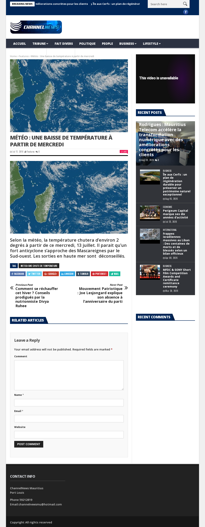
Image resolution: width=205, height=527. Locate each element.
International (170, 230)
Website (19, 427)
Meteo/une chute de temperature (39, 265)
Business (126, 44)
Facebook (19, 273)
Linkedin (68, 273)
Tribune (39, 44)
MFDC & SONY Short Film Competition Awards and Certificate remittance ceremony (177, 278)
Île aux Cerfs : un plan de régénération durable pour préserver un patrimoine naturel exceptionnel (176, 185)
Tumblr (84, 273)
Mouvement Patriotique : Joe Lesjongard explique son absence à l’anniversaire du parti (100, 293)
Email (18, 411)
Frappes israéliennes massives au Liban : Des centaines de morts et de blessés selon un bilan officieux (176, 244)
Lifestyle (150, 44)
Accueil (19, 44)
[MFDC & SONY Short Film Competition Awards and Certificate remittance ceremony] (150, 272)
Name (19, 395)
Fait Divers (64, 44)
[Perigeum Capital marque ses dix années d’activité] (150, 213)
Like (125, 151)
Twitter (35, 273)
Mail (116, 273)
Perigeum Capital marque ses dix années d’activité (175, 214)
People (107, 44)
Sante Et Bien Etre (28, 53)
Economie (167, 207)
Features (31, 151)
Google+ (52, 273)
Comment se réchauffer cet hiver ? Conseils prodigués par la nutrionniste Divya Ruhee (36, 295)
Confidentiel (61, 53)
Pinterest (101, 273)
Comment (20, 356)
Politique (87, 44)
